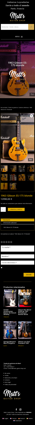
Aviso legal (8, 382)
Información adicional (9, 223)
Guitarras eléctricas (24, 107)
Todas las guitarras (13, 107)
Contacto (7, 380)
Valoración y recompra (11, 378)
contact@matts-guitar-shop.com (17, 368)
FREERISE (28, 412)
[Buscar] (31, 27)
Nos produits (4, 107)
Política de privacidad (10, 384)
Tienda (6, 375)
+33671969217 (10, 367)
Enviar (28, 275)
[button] (31, 115)
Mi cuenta (7, 373)
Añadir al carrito (16, 209)
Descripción (6, 220)
